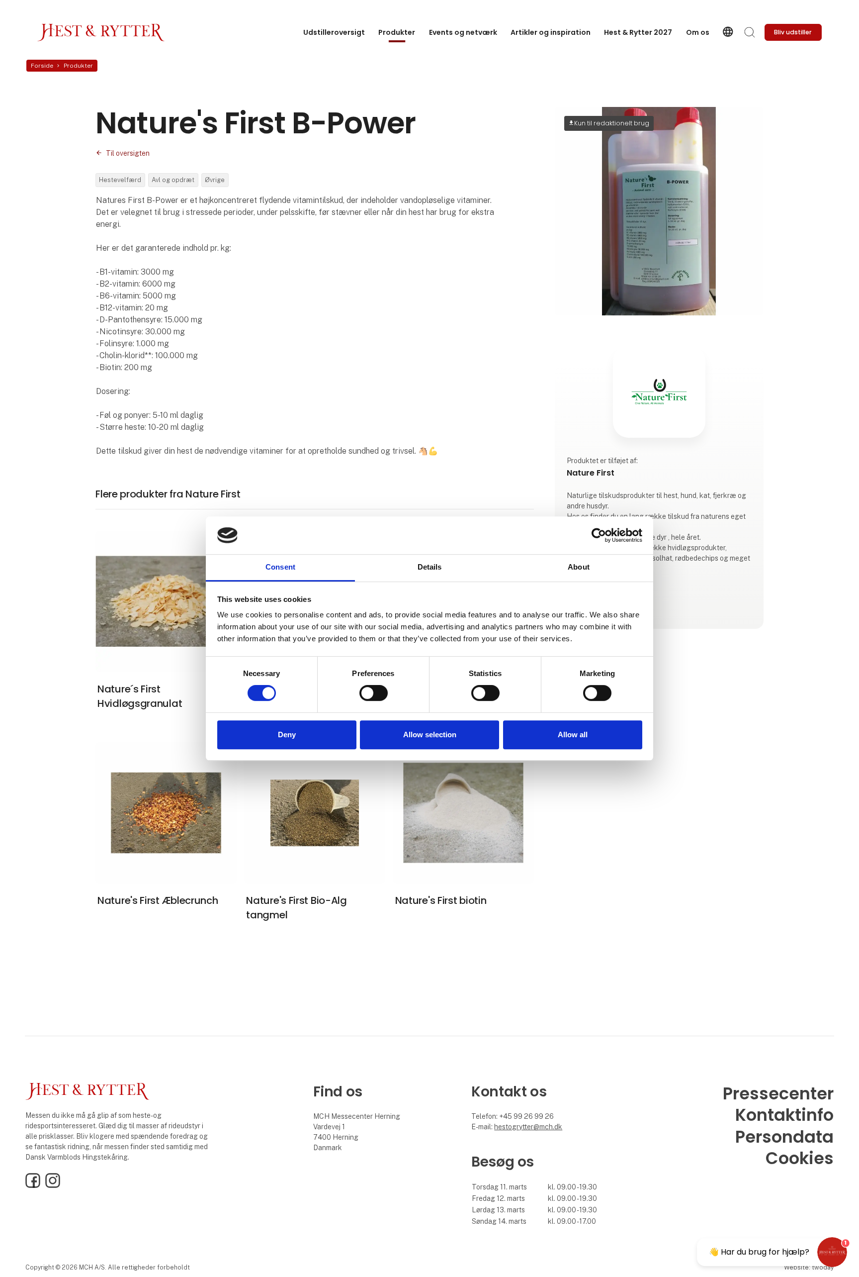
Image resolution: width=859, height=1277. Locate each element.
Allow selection (429, 734)
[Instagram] (52, 1185)
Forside (42, 65)
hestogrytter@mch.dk (528, 1127)
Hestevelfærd (120, 180)
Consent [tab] (280, 567)
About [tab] (579, 567)
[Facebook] (32, 1185)
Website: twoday (809, 1267)
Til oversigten (128, 153)
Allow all (573, 734)
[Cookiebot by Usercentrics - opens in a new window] (598, 535)
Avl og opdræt (173, 180)
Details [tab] (430, 567)
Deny (287, 734)
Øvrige (215, 180)
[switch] (373, 693)
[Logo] (101, 32)
